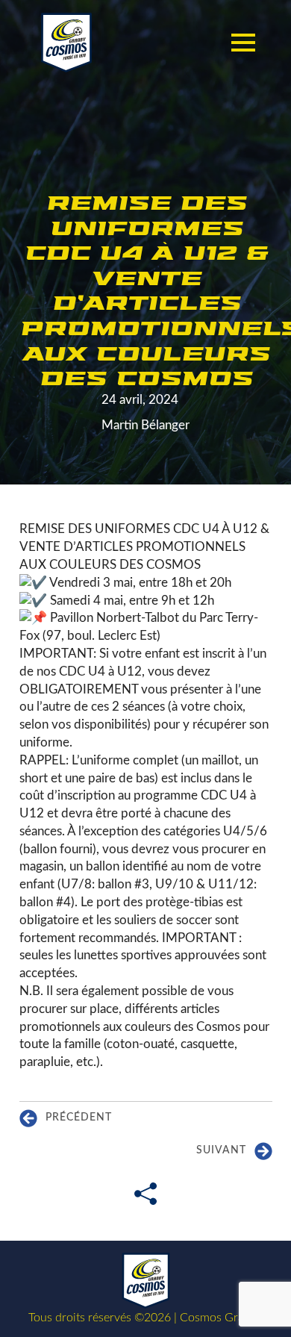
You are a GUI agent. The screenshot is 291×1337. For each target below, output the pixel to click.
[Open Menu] (243, 42)
